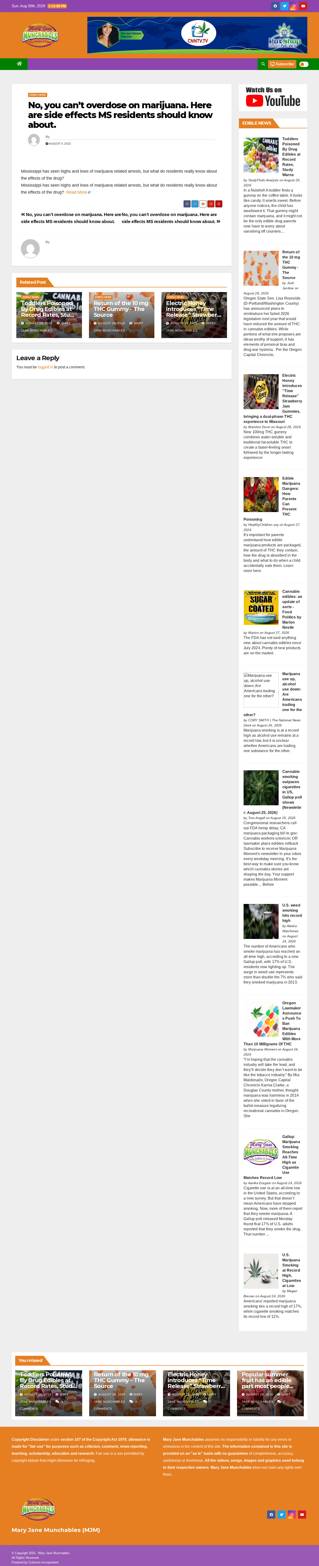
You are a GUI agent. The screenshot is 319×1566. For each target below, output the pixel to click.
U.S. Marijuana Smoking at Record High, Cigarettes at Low (291, 1270)
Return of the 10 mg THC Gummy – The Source (121, 309)
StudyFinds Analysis (263, 180)
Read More (76, 192)
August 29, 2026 (39, 323)
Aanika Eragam (259, 1183)
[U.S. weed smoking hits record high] (261, 921)
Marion (253, 633)
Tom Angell (256, 818)
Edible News (37, 95)
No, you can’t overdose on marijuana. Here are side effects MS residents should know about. (120, 115)
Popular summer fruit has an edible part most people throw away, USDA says (267, 1386)
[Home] (20, 64)
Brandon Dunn (259, 427)
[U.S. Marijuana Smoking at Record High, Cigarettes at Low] (261, 1271)
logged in (45, 367)
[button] (263, 64)
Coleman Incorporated (43, 1562)
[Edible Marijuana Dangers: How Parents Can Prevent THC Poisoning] (261, 494)
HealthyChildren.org (263, 525)
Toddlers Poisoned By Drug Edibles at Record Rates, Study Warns (48, 312)
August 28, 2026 (111, 323)
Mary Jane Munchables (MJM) (56, 1530)
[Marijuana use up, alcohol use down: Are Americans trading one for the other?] (261, 690)
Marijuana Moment (262, 1049)
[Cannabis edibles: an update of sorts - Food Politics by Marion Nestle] (261, 607)
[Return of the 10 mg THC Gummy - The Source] (261, 268)
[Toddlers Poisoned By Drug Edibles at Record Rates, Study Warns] (261, 155)
